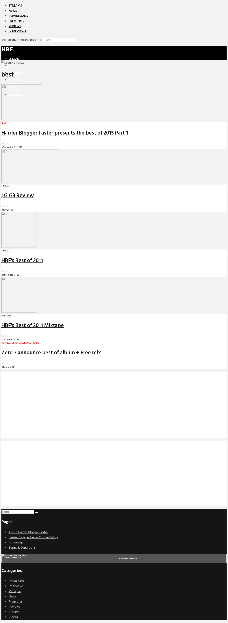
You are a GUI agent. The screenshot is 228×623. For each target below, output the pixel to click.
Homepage (16, 542)
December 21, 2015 (12, 147)
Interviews (17, 31)
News (13, 11)
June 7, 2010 (9, 367)
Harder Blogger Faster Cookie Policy (33, 537)
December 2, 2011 (11, 340)
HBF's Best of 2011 (22, 260)
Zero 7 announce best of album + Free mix (51, 353)
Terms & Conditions (22, 547)
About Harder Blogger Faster (28, 532)
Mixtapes (15, 591)
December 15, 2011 (11, 275)
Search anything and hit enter (21, 40)
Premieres (16, 21)
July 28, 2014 (9, 210)
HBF (7, 49)
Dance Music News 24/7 (128, 558)
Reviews (15, 26)
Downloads (18, 16)
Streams (15, 5)
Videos (13, 617)
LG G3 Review (17, 195)
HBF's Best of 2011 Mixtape (32, 325)
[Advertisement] (108, 407)
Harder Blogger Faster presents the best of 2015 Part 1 (64, 133)
